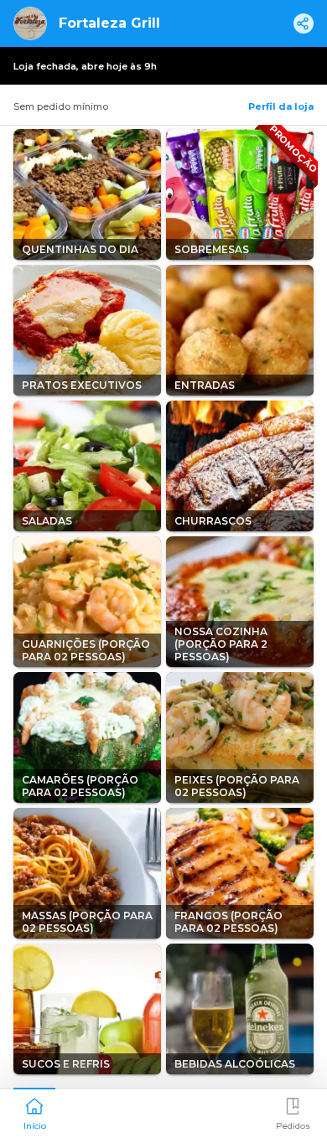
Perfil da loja (281, 106)
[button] (34, 1112)
